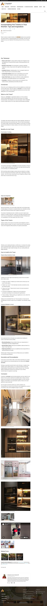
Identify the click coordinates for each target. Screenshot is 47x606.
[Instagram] (37, 0)
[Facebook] (36, 0)
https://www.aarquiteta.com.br (11, 576)
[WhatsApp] (44, 0)
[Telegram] (41, 0)
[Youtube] (45, 0)
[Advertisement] (15, 49)
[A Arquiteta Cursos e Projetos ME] (1, 30)
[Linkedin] (39, 0)
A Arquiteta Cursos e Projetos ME (7, 30)
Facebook (26, 563)
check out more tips (21, 562)
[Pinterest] (40, 0)
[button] (45, 11)
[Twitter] (42, 0)
